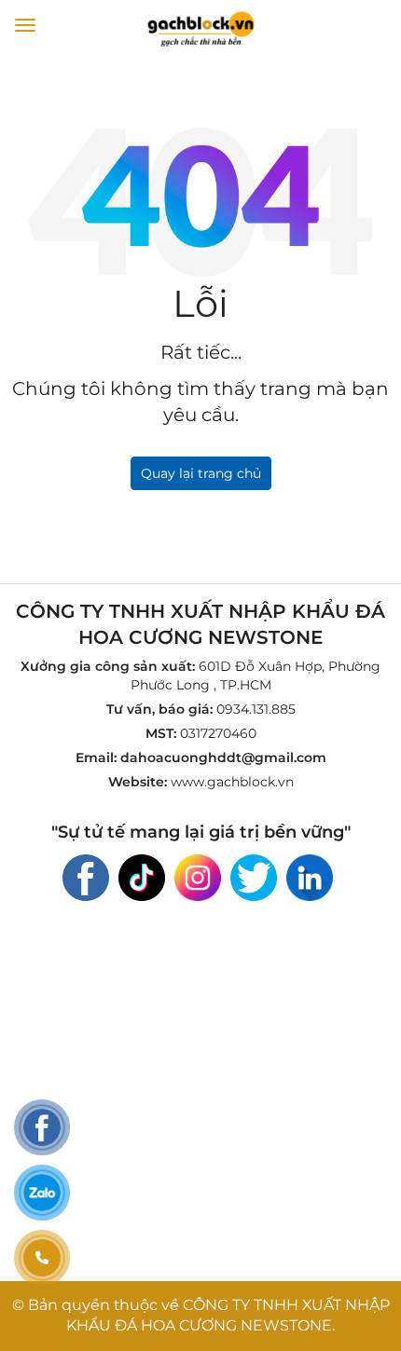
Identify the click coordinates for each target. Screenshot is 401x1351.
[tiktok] (141, 875)
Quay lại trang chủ (201, 473)
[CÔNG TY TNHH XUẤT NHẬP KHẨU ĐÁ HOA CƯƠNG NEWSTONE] (200, 27)
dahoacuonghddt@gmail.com (223, 757)
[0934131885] (42, 1257)
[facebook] (85, 875)
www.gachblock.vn (232, 781)
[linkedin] (309, 875)
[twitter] (253, 875)
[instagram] (197, 875)
